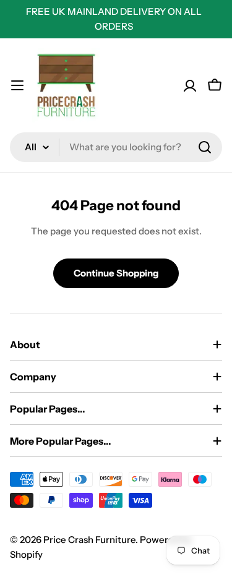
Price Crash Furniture (89, 539)
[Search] (204, 147)
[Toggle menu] (17, 85)
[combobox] (116, 147)
